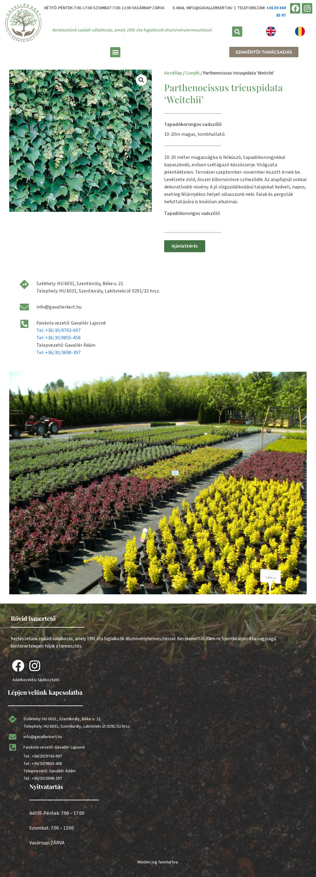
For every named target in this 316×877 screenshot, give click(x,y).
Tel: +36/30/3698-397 (58, 352)
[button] (237, 31)
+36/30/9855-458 (47, 764)
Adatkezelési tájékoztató (35, 680)
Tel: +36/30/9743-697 (58, 330)
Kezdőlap (173, 73)
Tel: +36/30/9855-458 (58, 337)
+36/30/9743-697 (47, 756)
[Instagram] (307, 8)
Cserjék (192, 73)
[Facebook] (295, 8)
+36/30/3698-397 (47, 778)
